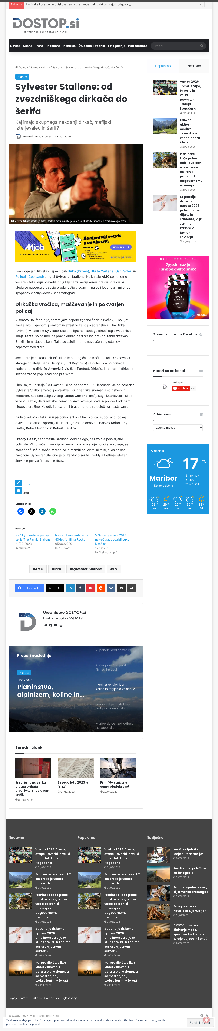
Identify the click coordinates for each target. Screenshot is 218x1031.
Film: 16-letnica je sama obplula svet (114, 784)
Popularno (163, 66)
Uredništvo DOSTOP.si (37, 136)
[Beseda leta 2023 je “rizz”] (76, 768)
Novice (15, 46)
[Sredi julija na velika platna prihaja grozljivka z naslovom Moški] (33, 768)
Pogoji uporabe (20, 998)
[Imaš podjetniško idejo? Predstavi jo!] (158, 855)
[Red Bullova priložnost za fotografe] (158, 874)
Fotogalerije (116, 46)
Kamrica (69, 46)
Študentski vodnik (92, 46)
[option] (76, 689)
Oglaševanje (69, 998)
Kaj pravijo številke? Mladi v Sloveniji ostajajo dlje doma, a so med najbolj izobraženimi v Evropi (52, 971)
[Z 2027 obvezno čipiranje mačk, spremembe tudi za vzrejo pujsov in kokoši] (158, 931)
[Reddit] (101, 588)
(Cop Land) (29, 277)
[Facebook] (50, 625)
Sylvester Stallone (87, 569)
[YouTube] (56, 625)
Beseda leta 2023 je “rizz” (73, 784)
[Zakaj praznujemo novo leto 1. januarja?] (158, 912)
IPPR (26, 485)
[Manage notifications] (206, 1020)
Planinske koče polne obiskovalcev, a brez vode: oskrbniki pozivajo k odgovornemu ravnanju (87, 4)
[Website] (45, 625)
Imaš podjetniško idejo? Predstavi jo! (188, 851)
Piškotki (37, 998)
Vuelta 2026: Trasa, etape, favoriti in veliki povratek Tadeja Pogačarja (52, 856)
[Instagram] (61, 625)
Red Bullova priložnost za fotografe (190, 870)
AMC (39, 569)
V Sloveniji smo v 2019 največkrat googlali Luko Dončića (112, 539)
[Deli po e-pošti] (121, 588)
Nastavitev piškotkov (31, 1024)
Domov (23, 67)
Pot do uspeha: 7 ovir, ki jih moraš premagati (191, 889)
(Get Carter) (111, 271)
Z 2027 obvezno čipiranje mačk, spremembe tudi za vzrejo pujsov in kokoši (190, 932)
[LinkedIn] (70, 588)
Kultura (45, 67)
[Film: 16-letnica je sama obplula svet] (118, 768)
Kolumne (53, 46)
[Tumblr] (80, 588)
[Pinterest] (90, 588)
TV (115, 569)
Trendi (39, 46)
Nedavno (194, 66)
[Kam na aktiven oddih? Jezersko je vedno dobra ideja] (165, 126)
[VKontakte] (111, 588)
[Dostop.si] (45, 25)
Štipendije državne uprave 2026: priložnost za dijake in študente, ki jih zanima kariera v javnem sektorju (191, 217)
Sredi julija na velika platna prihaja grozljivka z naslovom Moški (32, 788)
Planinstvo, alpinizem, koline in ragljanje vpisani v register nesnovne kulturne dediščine (48, 690)
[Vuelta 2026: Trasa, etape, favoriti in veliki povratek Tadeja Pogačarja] (165, 87)
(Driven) (78, 271)
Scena (27, 46)
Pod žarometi (138, 46)
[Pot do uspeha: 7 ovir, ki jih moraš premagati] (158, 893)
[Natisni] (131, 588)
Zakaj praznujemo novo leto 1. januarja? (189, 908)
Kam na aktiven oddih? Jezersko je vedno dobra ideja (190, 131)
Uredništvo (52, 998)
